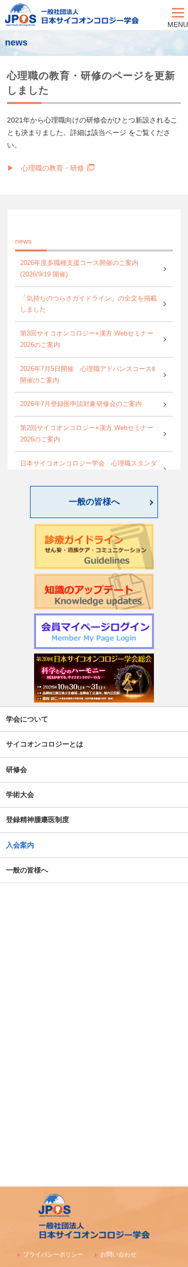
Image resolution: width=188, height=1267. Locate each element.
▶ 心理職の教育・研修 (45, 168)
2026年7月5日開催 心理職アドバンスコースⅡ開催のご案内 (87, 375)
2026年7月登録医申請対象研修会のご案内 (81, 404)
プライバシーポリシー (53, 1254)
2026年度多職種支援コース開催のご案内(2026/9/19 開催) (79, 269)
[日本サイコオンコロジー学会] (83, 15)
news (23, 241)
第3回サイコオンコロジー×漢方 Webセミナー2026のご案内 (86, 339)
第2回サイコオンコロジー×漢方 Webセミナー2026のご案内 (86, 433)
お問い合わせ (118, 1254)
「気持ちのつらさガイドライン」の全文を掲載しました (88, 304)
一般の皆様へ (94, 501)
